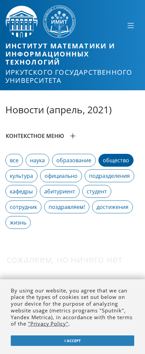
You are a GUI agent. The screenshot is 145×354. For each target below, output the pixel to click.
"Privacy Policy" (48, 323)
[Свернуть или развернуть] (130, 25)
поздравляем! (67, 207)
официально (61, 176)
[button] (72, 135)
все (14, 160)
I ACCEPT (72, 340)
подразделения (109, 176)
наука (37, 160)
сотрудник (23, 207)
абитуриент (59, 191)
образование (73, 160)
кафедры (21, 191)
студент (97, 191)
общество (116, 160)
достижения (112, 207)
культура (21, 176)
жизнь (18, 222)
